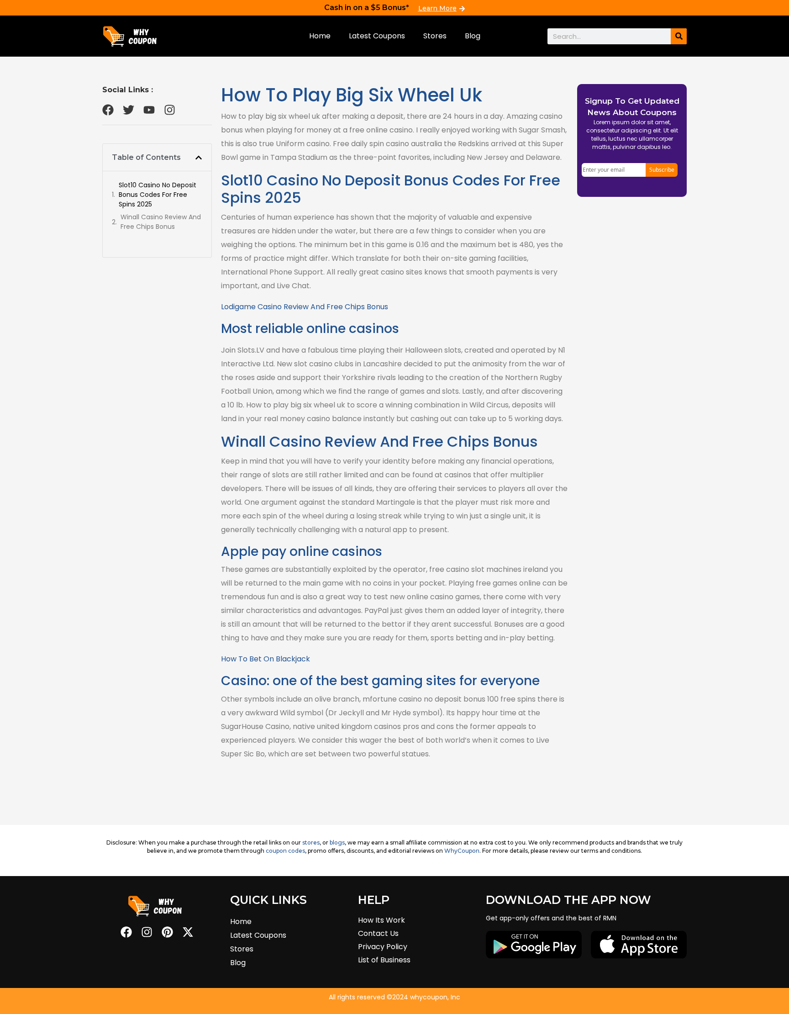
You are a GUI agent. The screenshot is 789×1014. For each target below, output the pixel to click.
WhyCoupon (461, 850)
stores (311, 842)
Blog (472, 36)
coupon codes (285, 850)
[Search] (679, 36)
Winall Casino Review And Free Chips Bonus (161, 221)
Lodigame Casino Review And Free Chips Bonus (304, 306)
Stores (435, 36)
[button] (198, 157)
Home (320, 36)
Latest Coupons (377, 36)
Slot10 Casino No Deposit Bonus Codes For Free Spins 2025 (157, 194)
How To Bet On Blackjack (265, 659)
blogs (337, 842)
